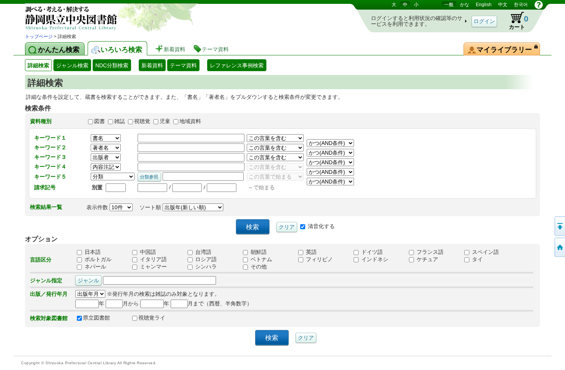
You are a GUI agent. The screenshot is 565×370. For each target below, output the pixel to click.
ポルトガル (97, 260)
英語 (310, 252)
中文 (502, 4)
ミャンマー (152, 267)
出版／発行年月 (49, 294)
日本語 (92, 252)
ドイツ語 (371, 252)
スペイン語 (484, 252)
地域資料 (190, 121)
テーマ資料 (183, 65)
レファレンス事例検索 (237, 65)
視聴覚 (142, 121)
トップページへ (559, 247)
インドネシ (374, 260)
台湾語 (202, 252)
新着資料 (152, 65)
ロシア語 (205, 260)
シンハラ (205, 267)
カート (515, 21)
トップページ (39, 36)
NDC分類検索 (111, 65)
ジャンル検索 (72, 65)
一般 (449, 4)
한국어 (521, 4)
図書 (99, 121)
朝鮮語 (258, 252)
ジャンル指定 (46, 280)
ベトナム (260, 260)
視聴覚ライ (151, 318)
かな (464, 4)
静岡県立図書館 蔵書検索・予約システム (105, 16)
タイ (476, 260)
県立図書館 (96, 318)
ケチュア (426, 260)
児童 (165, 121)
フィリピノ (318, 260)
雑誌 (119, 121)
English (484, 4)
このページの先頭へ (559, 226)
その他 (258, 267)
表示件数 (98, 207)
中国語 (147, 252)
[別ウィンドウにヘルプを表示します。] (539, 4)
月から (131, 303)
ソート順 (151, 207)
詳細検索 (38, 65)
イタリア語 (152, 260)
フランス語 (429, 252)
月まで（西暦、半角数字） (220, 303)
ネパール (94, 267)
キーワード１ (50, 138)
